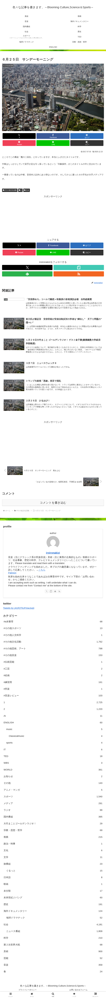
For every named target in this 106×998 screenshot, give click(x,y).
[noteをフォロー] (79, 267)
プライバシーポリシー (27, 990)
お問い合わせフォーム (78, 990)
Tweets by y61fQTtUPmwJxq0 (18, 608)
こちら (41, 570)
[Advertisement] (53, 216)
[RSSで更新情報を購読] (79, 273)
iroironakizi (53, 552)
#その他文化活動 (11, 190)
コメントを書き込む (53, 502)
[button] (86, 143)
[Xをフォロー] (27, 267)
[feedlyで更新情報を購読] (27, 273)
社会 (27, 190)
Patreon (12, 573)
